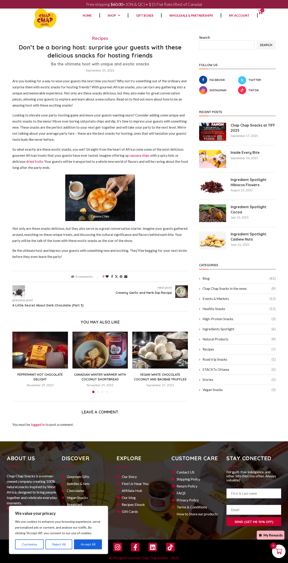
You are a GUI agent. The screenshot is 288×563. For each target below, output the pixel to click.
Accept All (88, 544)
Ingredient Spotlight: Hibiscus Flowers (249, 182)
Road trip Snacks (239, 359)
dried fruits (34, 161)
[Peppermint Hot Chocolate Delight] (40, 350)
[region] (58, 530)
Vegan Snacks (239, 390)
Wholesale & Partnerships (191, 15)
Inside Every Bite (245, 152)
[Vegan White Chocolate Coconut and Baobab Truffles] (160, 350)
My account (239, 15)
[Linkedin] (152, 547)
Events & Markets (239, 299)
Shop (112, 15)
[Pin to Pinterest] (121, 276)
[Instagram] (117, 547)
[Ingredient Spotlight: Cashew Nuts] (212, 241)
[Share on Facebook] (112, 276)
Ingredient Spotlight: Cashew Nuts (249, 236)
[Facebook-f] (135, 547)
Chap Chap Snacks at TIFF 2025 (253, 127)
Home (87, 15)
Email (230, 503)
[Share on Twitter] (116, 276)
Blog (239, 278)
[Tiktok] (170, 547)
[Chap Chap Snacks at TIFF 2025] (212, 132)
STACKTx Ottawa (239, 369)
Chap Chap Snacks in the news (239, 288)
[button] (18, 362)
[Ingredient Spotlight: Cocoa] (212, 213)
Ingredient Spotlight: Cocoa (249, 209)
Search (204, 37)
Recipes (239, 349)
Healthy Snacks (239, 309)
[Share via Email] (125, 276)
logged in (38, 424)
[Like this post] (107, 276)
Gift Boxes (144, 15)
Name (231, 486)
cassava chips (139, 155)
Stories (239, 380)
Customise (29, 544)
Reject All (59, 544)
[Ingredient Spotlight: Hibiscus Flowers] (212, 186)
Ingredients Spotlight (239, 329)
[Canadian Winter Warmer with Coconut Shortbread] (100, 350)
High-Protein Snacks (239, 319)
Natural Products (239, 339)
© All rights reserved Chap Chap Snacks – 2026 (144, 558)
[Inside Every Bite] (212, 159)
